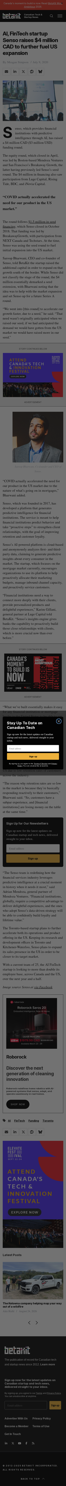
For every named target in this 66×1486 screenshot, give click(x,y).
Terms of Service (41, 764)
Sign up (33, 756)
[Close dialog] (58, 721)
